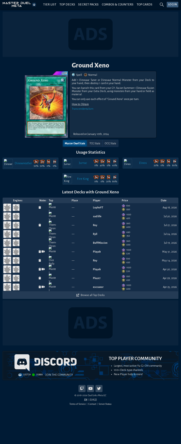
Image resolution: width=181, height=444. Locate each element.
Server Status (105, 404)
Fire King (83, 178)
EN (85, 399)
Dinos (143, 163)
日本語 (93, 399)
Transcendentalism (82, 108)
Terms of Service (77, 404)
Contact (92, 404)
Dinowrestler (23, 163)
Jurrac (83, 163)
